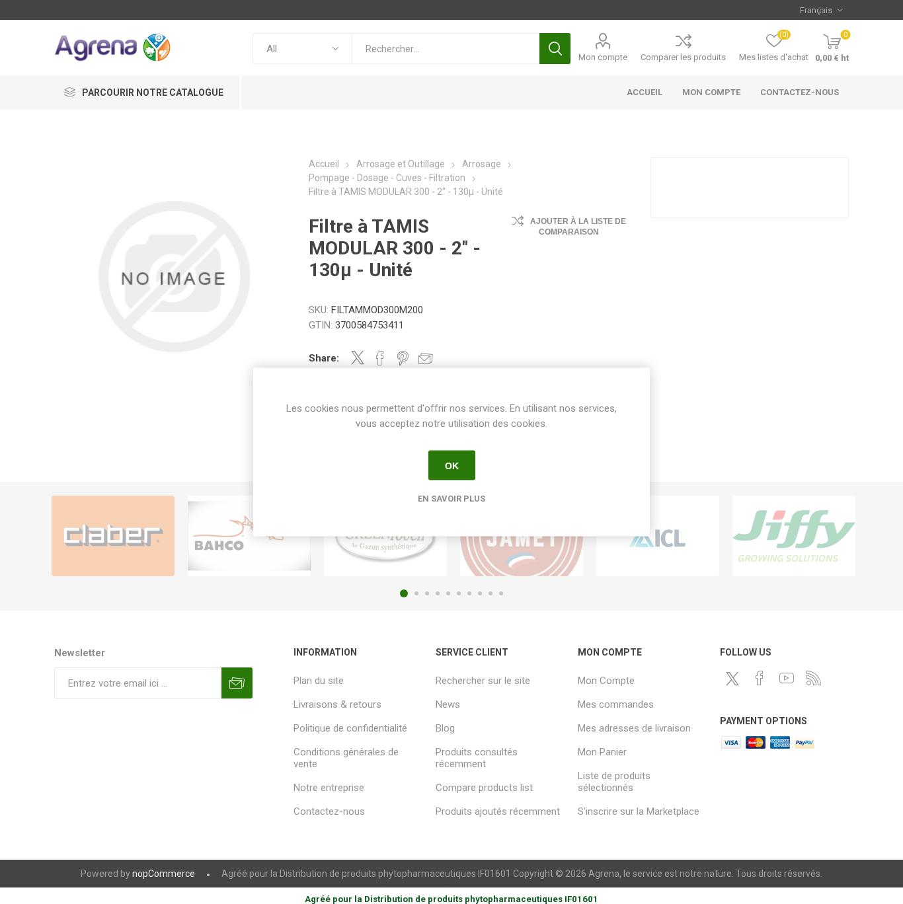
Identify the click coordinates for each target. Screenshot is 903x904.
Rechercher (554, 48)
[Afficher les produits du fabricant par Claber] (113, 536)
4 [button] (438, 593)
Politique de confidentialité (350, 728)
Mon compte (602, 57)
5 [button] (448, 593)
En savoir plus (451, 499)
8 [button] (480, 593)
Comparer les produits (683, 57)
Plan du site (319, 681)
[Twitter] (732, 678)
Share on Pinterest (403, 358)
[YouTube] (786, 678)
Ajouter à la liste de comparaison (578, 227)
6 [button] (459, 593)
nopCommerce (163, 873)
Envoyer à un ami (425, 358)
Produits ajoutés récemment (498, 811)
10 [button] (501, 593)
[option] (113, 536)
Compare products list (484, 788)
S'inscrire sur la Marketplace (638, 811)
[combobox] (445, 48)
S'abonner (237, 682)
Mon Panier (602, 752)
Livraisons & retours (337, 704)
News (448, 704)
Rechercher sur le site (483, 681)
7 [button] (469, 593)
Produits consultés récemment (477, 758)
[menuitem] (358, 681)
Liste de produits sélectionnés (614, 782)
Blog (445, 728)
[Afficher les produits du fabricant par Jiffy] (793, 536)
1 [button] (404, 593)
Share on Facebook (380, 358)
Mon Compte (606, 681)
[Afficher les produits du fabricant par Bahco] (249, 536)
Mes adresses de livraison (634, 728)
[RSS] (813, 678)
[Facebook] (759, 678)
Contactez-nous (329, 811)
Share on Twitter (357, 357)
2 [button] (416, 593)
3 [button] (427, 593)
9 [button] (490, 593)
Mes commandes (616, 704)
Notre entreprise (329, 788)
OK (452, 465)
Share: (324, 358)
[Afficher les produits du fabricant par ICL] (657, 536)
